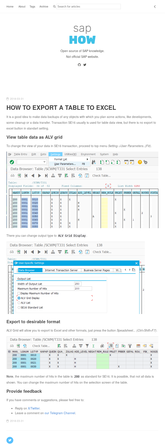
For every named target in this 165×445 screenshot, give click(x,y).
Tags (32, 6)
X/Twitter (33, 408)
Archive (43, 6)
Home (10, 6)
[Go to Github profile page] (80, 65)
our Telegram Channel (60, 413)
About (21, 6)
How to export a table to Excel (61, 107)
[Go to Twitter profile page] (85, 65)
